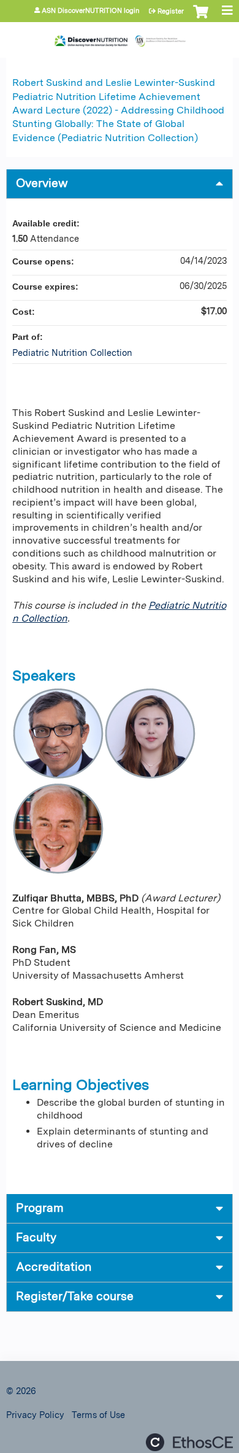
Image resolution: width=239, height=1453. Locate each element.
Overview (42, 183)
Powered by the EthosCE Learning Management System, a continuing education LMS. (189, 1442)
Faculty (36, 1237)
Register (170, 11)
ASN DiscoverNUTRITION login (91, 10)
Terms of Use (98, 1414)
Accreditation (53, 1267)
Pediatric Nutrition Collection (72, 352)
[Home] (119, 37)
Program (40, 1208)
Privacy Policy (35, 1414)
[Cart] (200, 18)
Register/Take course (75, 1296)
